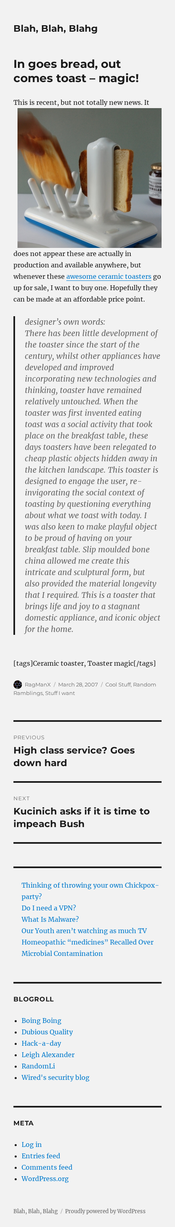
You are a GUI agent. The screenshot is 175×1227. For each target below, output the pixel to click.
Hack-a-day (41, 1043)
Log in (32, 1144)
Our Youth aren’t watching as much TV (84, 931)
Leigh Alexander (48, 1055)
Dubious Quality (47, 1032)
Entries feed (41, 1156)
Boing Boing (41, 1020)
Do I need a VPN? (49, 908)
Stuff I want (60, 693)
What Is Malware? (50, 919)
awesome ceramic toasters (108, 276)
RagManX (38, 684)
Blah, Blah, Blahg (55, 28)
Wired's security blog (56, 1077)
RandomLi (38, 1066)
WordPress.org (45, 1179)
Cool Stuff (118, 684)
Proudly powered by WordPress (105, 1211)
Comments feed (47, 1167)
